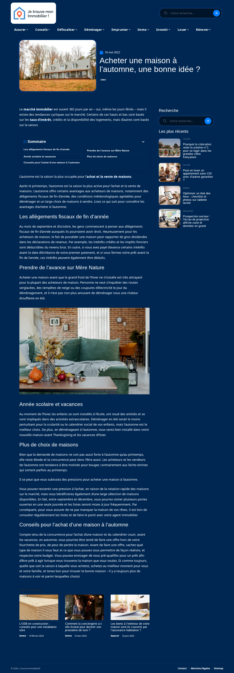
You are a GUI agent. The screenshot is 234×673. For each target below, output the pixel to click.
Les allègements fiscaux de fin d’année (47, 149)
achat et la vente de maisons (109, 176)
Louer (186, 138)
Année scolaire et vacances (40, 156)
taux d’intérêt (40, 120)
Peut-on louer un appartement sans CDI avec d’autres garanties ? (198, 175)
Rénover (188, 211)
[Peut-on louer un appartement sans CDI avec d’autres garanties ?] (169, 172)
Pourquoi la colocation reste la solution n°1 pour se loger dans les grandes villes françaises (197, 151)
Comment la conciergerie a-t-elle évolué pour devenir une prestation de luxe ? (83, 627)
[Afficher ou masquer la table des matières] (95, 142)
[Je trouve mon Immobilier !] (33, 13)
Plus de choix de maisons (102, 156)
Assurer (115, 635)
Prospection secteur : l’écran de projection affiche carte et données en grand (196, 221)
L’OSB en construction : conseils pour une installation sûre (38, 627)
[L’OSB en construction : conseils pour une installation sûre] (38, 607)
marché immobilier (38, 109)
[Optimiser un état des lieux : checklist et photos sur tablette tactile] (169, 195)
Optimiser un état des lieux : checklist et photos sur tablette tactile (197, 198)
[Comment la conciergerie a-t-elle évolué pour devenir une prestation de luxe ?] (84, 607)
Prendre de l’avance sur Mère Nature (108, 150)
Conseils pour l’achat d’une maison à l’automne (52, 162)
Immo (103, 80)
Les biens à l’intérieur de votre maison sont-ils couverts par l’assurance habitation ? (130, 627)
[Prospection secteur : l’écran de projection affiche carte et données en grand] (169, 218)
